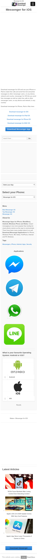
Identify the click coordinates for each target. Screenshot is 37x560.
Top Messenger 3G (8, 212)
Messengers (6, 244)
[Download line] (15, 335)
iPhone (13, 244)
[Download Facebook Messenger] (15, 265)
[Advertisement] (18, 31)
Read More (31, 557)
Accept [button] (23, 557)
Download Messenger (19, 548)
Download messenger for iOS (18, 112)
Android (19, 244)
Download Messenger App (18, 129)
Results (18, 405)
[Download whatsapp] (15, 312)
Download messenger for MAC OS (19, 123)
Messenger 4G (7, 214)
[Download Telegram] (15, 288)
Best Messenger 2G (8, 210)
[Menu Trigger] (33, 4)
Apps (24, 244)
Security (29, 244)
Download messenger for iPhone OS (19, 119)
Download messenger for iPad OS (19, 115)
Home (12, 418)
